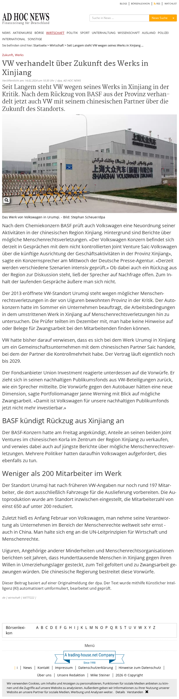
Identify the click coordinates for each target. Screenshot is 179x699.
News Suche (160, 18)
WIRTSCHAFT (55, 33)
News (27, 667)
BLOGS (123, 3)
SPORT (85, 33)
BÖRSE (39, 33)
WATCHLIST (171, 3)
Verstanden (135, 692)
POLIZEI (163, 33)
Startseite (40, 45)
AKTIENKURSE (22, 33)
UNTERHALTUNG (103, 33)
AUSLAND (148, 33)
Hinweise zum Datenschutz (140, 667)
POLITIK (72, 33)
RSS (158, 3)
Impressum (64, 667)
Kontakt (43, 667)
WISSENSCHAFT (129, 33)
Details (120, 692)
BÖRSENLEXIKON (140, 3)
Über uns (44, 675)
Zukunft (7, 55)
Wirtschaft (57, 45)
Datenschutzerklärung (95, 667)
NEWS (6, 33)
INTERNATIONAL (13, 39)
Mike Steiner (100, 675)
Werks (19, 55)
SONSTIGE (35, 39)
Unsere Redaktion (71, 675)
